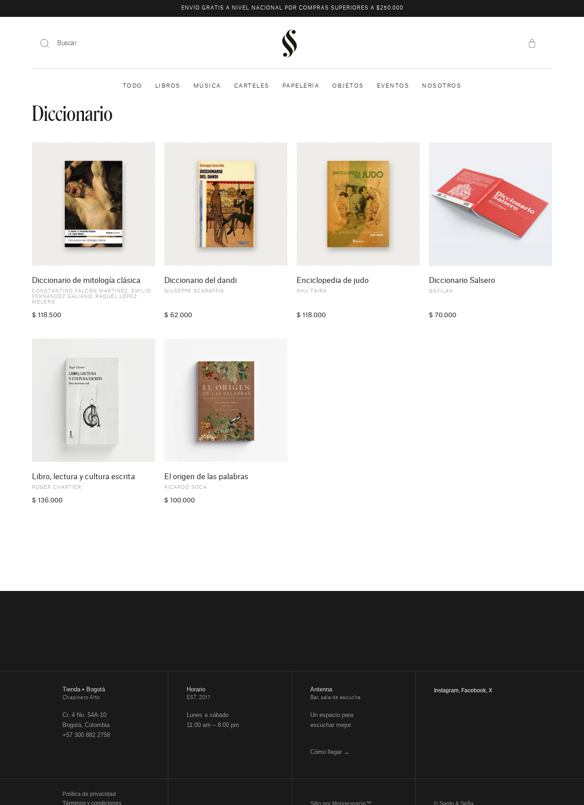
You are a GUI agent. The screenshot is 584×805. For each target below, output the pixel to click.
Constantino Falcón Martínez (80, 291)
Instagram (446, 690)
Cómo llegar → (329, 751)
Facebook (473, 690)
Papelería (301, 86)
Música (207, 86)
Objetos (348, 86)
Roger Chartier (56, 487)
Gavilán (441, 291)
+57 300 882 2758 (86, 735)
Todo (132, 86)
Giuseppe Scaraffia (194, 291)
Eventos (393, 86)
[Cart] (532, 43)
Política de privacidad (89, 794)
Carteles (252, 86)
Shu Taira (312, 291)
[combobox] (146, 43)
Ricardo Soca (185, 487)
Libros (168, 86)
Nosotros (441, 86)
